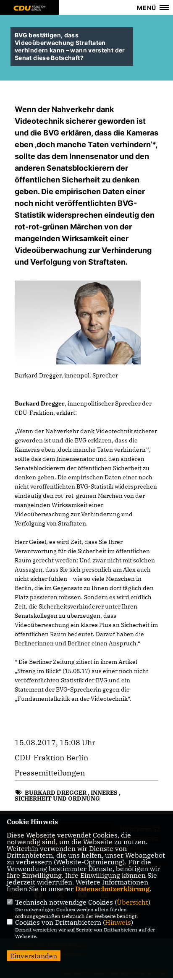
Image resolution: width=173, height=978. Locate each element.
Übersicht (132, 902)
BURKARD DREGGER (55, 792)
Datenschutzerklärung (112, 888)
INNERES (104, 792)
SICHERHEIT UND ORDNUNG (57, 798)
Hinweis (118, 922)
